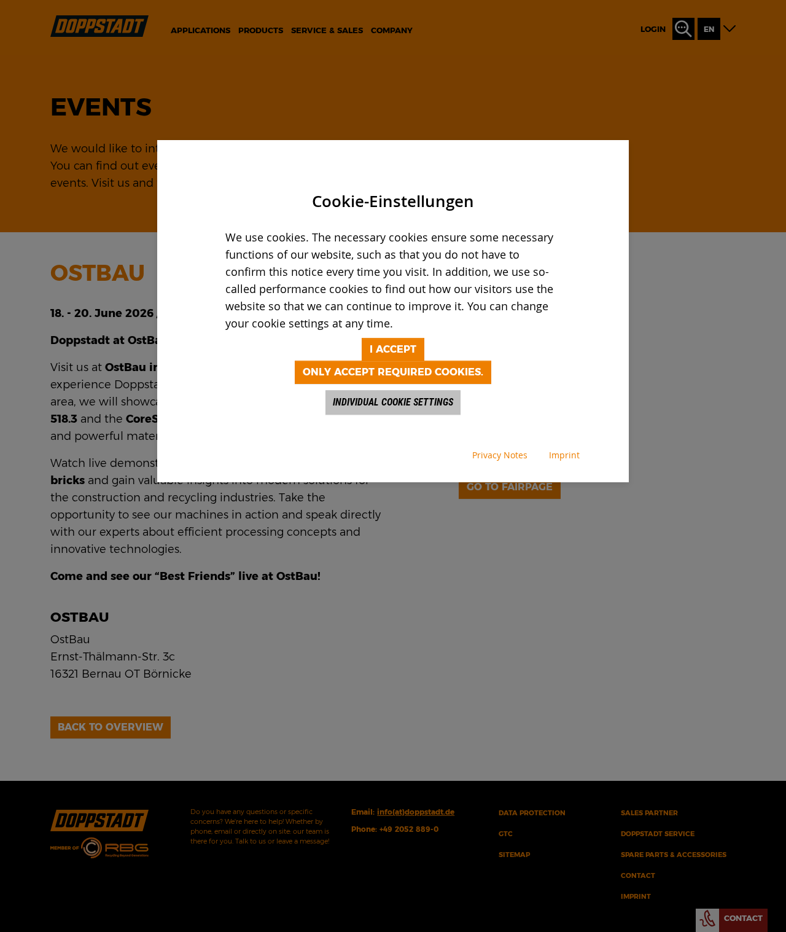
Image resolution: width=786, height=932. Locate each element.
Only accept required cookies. (393, 372)
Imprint (564, 455)
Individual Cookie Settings (393, 402)
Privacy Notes (499, 455)
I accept (393, 349)
